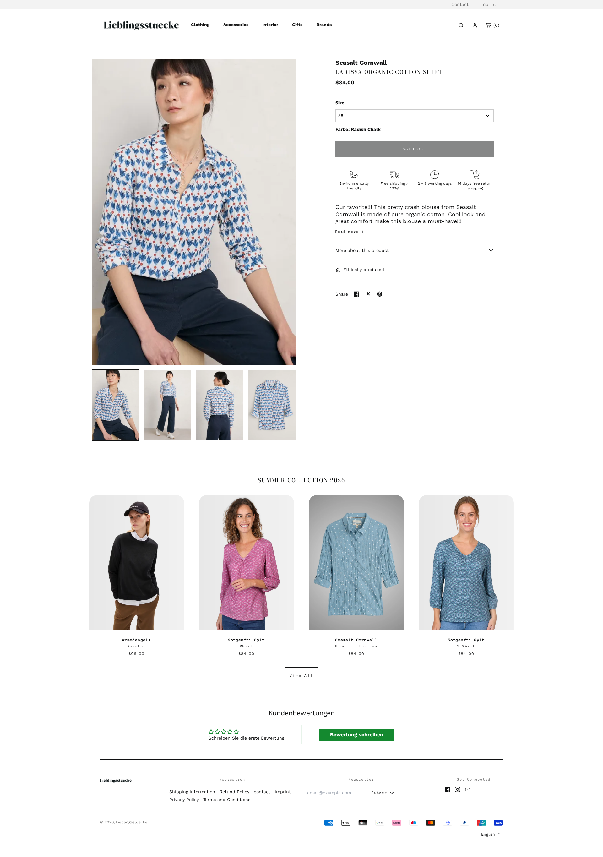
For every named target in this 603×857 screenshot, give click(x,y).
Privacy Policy (184, 799)
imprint (283, 791)
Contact (460, 4)
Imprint (488, 4)
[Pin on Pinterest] (380, 294)
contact (262, 791)
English (488, 834)
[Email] (467, 789)
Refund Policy (234, 791)
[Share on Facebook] (357, 294)
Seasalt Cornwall (361, 62)
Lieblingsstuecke (131, 822)
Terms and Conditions (226, 799)
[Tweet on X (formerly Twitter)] (368, 294)
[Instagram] (457, 789)
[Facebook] (448, 789)
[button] (194, 212)
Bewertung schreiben (356, 735)
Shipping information (192, 791)
